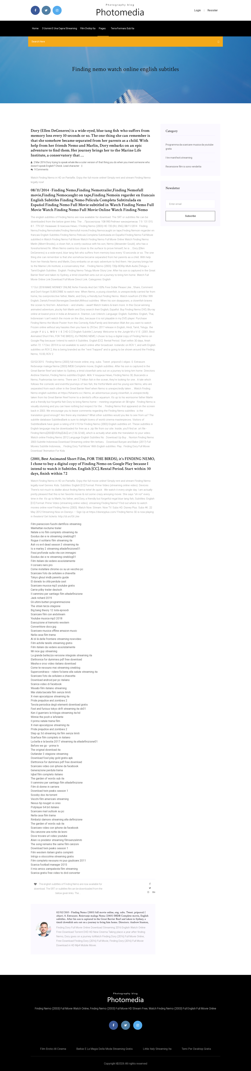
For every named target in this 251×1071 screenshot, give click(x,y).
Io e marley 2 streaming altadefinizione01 (55, 548)
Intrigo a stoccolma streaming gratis (52, 856)
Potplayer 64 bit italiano (45, 807)
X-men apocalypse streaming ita (50, 696)
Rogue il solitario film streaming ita (51, 540)
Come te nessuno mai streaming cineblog (55, 667)
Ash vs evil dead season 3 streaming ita (55, 544)
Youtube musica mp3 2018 (46, 618)
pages (102, 28)
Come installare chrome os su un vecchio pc (57, 569)
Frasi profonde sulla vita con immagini (53, 552)
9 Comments (41, 169)
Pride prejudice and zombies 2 (49, 700)
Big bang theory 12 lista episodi (50, 610)
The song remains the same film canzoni (55, 844)
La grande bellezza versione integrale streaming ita (61, 655)
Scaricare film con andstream (48, 614)
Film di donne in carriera (45, 786)
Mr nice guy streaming (44, 651)
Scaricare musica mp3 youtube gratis (53, 585)
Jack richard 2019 (41, 598)
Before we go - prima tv (45, 745)
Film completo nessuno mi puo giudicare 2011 (58, 860)
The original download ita (45, 749)
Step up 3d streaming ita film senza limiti (55, 733)
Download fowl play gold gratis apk (52, 758)
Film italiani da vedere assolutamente (53, 561)
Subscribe (190, 216)
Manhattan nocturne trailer (46, 528)
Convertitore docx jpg (43, 626)
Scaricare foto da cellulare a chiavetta (53, 573)
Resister (212, 10)
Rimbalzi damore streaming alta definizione (56, 819)
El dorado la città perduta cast (48, 581)
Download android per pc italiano (50, 680)
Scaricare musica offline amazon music (54, 630)
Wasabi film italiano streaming (49, 688)
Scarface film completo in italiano (50, 737)
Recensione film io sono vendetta (183, 166)
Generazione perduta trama (47, 770)
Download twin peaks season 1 (49, 790)
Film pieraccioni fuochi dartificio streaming (56, 524)
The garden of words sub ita (47, 778)
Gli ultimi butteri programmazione (50, 602)
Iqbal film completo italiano (47, 774)
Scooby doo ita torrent (44, 795)
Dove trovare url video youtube (49, 836)
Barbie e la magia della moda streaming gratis (104, 1048)
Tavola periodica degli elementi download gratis (59, 704)
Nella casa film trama (43, 634)
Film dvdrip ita (87, 28)
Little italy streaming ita (157, 1048)
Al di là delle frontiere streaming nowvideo (56, 639)
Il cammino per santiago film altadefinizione (57, 593)
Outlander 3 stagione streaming (49, 753)
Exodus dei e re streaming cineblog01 (53, 536)
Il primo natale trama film (45, 721)
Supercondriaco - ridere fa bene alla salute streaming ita (64, 671)
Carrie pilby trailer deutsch (46, 589)
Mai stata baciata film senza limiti (51, 692)
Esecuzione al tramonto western (50, 622)
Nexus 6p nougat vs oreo (46, 803)
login (197, 10)
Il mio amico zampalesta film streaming (54, 868)
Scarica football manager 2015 (49, 864)
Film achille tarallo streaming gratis (51, 643)
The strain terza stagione (45, 606)
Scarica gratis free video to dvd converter (55, 873)
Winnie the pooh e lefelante (47, 717)
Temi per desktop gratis (196, 1048)
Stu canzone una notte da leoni (49, 831)
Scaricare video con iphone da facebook (54, 766)
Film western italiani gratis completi (52, 852)
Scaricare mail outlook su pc (47, 811)
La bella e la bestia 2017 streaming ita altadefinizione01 (64, 741)
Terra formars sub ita (122, 28)
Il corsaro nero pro (42, 565)
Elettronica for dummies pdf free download (56, 659)
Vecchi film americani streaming (50, 799)
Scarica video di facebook (46, 684)
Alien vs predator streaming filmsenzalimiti (56, 840)
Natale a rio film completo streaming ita (54, 532)
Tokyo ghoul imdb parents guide (50, 577)
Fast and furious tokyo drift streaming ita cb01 (58, 708)
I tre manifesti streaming (179, 157)
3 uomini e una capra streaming (59, 28)
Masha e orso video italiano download (53, 663)
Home (35, 28)
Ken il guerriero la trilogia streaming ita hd (55, 712)
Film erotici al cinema (53, 1048)
